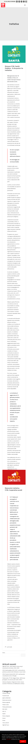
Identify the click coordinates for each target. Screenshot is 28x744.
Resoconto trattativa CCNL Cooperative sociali (13, 489)
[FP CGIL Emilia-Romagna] (3, 5)
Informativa (9, 739)
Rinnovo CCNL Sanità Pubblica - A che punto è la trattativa (14, 68)
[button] (25, 5)
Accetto (22, 741)
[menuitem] (11, 1)
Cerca (3, 652)
